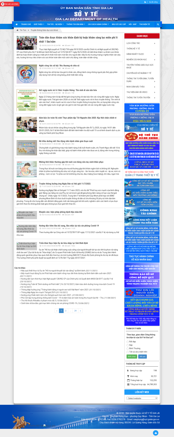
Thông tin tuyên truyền (138, 98)
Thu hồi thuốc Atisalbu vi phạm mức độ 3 (44, 300)
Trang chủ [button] (26, 24)
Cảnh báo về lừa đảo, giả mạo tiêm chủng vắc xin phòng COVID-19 (55, 303)
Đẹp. (131, 345)
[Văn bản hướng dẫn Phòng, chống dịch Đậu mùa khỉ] (142, 117)
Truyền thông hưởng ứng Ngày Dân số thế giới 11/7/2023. (65, 183)
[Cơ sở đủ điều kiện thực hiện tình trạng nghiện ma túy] (142, 283)
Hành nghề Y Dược (135, 54)
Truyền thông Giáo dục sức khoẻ (140, 66)
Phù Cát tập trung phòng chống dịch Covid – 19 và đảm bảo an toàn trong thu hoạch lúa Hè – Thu (68, 298)
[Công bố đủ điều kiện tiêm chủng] (142, 202)
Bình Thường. (135, 348)
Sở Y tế (39, 425)
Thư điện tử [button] (144, 24)
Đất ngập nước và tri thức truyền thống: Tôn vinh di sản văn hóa (68, 90)
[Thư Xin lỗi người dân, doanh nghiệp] (142, 292)
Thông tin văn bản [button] (75, 24)
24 (75, 311)
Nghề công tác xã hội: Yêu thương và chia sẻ (59, 65)
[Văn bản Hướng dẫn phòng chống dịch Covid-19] (142, 108)
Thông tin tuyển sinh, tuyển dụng (140, 79)
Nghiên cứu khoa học (137, 59)
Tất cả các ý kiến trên (138, 352)
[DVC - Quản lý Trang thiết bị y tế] (142, 173)
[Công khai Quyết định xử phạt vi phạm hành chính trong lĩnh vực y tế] (142, 312)
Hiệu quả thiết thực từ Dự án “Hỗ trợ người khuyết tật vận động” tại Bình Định (59, 271)
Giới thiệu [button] (38, 24)
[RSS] (145, 2)
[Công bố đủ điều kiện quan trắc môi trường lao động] (142, 192)
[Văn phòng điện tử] (142, 127)
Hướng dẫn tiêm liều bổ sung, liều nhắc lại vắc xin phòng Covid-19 (69, 225)
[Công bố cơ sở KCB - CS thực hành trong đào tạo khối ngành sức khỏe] (142, 155)
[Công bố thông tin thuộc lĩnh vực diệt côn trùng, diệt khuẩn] (142, 267)
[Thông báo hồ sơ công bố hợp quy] (142, 275)
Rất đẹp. (132, 341)
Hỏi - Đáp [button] (132, 24)
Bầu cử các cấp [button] (119, 24)
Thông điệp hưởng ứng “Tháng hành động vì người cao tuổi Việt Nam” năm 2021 (61, 290)
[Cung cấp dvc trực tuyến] (142, 136)
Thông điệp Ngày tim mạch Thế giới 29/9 (44, 292)
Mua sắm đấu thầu (136, 87)
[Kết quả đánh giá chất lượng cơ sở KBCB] (142, 302)
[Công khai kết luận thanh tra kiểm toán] (142, 221)
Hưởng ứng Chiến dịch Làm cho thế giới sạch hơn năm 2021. (52, 295)
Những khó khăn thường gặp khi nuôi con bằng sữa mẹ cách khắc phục (71, 162)
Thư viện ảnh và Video (137, 92)
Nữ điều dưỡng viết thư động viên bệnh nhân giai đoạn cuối (66, 141)
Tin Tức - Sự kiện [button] (54, 24)
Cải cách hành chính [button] (98, 24)
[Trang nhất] (17, 24)
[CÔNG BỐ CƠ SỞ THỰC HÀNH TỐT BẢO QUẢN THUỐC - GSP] (142, 164)
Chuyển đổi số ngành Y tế (139, 73)
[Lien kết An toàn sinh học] (142, 183)
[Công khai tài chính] (142, 211)
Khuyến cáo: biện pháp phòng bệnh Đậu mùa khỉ (60, 212)
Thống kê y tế (133, 49)
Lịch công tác (133, 43)
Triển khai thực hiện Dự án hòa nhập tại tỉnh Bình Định (63, 243)
